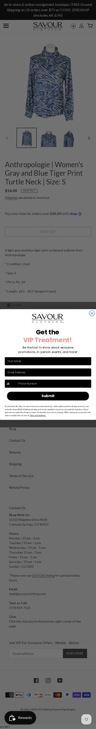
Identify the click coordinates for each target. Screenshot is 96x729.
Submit (48, 396)
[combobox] (11, 383)
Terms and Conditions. (38, 416)
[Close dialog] (92, 313)
